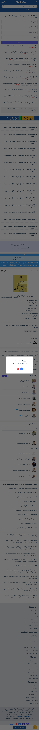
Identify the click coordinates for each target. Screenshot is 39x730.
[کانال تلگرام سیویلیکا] (21, 369)
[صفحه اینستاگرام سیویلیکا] (17, 369)
